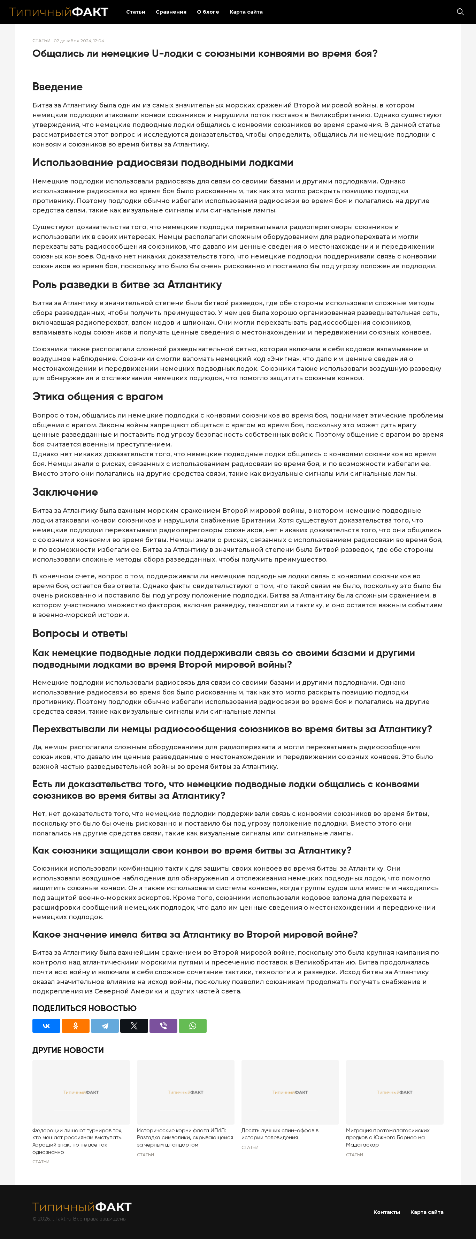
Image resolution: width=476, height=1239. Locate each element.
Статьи (135, 12)
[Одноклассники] (76, 1026)
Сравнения (171, 12)
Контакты (387, 1212)
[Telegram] (105, 1026)
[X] (134, 1026)
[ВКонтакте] (46, 1026)
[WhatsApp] (193, 1026)
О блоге (208, 12)
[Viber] (163, 1026)
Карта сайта (246, 12)
